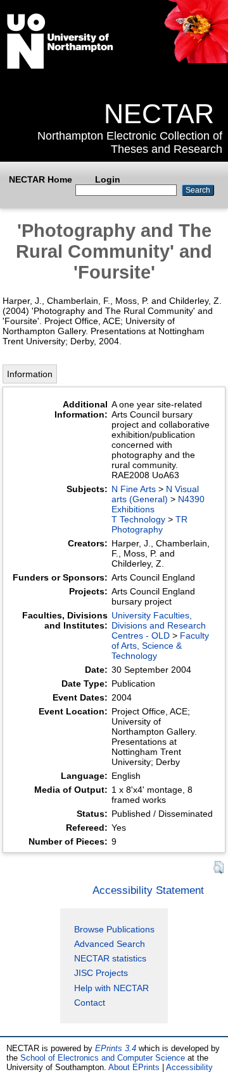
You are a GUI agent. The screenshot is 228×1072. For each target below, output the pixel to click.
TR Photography (149, 524)
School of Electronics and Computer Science (102, 1058)
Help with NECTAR (111, 988)
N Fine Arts (133, 489)
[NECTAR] (195, 60)
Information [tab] (30, 374)
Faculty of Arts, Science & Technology (160, 645)
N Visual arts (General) (155, 494)
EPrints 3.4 (115, 1048)
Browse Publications (114, 929)
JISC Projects (101, 973)
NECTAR (159, 114)
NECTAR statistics (110, 958)
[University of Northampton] (60, 66)
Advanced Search (109, 944)
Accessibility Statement (148, 890)
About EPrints (134, 1067)
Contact (89, 1002)
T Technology (138, 519)
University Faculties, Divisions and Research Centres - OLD (158, 625)
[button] (218, 867)
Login (107, 179)
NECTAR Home (40, 179)
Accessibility (189, 1067)
